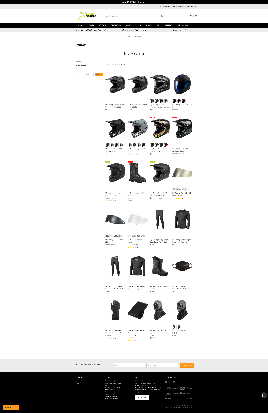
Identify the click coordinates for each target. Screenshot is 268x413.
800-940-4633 (165, 7)
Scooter (129, 25)
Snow (148, 25)
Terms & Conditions (168, 407)
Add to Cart (182, 266)
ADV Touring (116, 25)
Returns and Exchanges (184, 407)
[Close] (16, 407)
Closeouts (168, 25)
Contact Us (191, 7)
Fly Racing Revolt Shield (181, 193)
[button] (89, 70)
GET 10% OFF (9, 407)
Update (99, 74)
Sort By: (109, 64)
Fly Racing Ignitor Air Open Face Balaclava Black (158, 333)
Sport (80, 25)
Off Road (102, 25)
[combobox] (134, 16)
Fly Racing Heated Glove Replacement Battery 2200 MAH (137, 333)
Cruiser (91, 25)
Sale (158, 25)
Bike (139, 25)
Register (182, 7)
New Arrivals (183, 25)
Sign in (174, 7)
